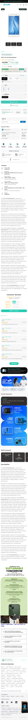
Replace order (11, 708)
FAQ (16, 708)
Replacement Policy (18, 709)
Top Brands (4, 694)
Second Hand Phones (6, 680)
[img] (5, 322)
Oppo (14, 676)
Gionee (8, 670)
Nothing (3, 676)
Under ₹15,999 (17, 681)
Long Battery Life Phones (11, 673)
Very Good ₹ (17, 79)
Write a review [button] (14, 310)
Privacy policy (4, 711)
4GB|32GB (5, 97)
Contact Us (4, 708)
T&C (20, 708)
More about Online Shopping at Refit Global (11, 691)
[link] (14, 594)
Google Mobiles (16, 670)
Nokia (18, 675)
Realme (3, 678)
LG (16, 671)
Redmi (8, 678)
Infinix (2, 671)
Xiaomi (12, 686)
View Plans (21, 69)
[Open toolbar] (20, 5)
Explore (3, 696)
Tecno (15, 680)
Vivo (7, 686)
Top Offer (9, 681)
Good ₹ (5, 79)
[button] (17, 4)
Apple (2, 667)
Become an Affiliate (6, 714)
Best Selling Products (15, 668)
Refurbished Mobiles (17, 678)
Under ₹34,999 (4, 685)
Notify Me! (15, 102)
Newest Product (11, 675)
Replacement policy (14, 711)
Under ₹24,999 (10, 683)
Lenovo (12, 671)
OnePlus (9, 676)
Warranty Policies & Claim (11, 713)
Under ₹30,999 (20, 683)
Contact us (23, 660)
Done (23, 121)
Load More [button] (14, 363)
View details (22, 75)
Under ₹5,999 (13, 685)
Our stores (21, 713)
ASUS (21, 696)
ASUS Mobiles (9, 667)
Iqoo (7, 671)
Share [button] (3, 51)
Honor (23, 670)
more (18, 459)
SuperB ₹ (11, 79)
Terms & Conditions (7, 709)
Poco (19, 676)
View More (4, 135)
